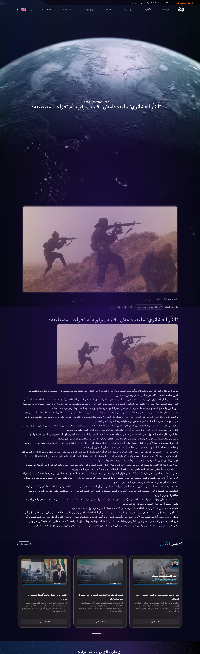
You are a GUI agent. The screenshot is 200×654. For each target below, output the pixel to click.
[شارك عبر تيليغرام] (124, 307)
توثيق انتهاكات (88, 9)
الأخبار (148, 9)
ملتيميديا (68, 9)
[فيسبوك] (12, 3)
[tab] (104, 634)
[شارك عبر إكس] (118, 307)
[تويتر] (11, 3)
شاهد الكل (24, 543)
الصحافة (109, 9)
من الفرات (128, 9)
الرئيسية (166, 9)
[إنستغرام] (9, 3)
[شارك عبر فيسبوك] (112, 307)
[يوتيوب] (7, 3)
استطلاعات (46, 9)
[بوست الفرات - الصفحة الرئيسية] (181, 9)
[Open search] (31, 9)
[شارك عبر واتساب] (130, 307)
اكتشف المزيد (155, 621)
